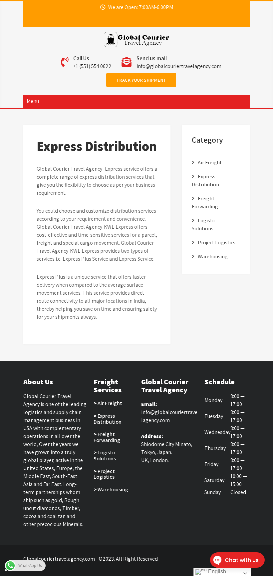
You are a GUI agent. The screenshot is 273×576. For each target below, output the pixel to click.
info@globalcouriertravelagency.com (178, 66)
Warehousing (213, 256)
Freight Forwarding (107, 437)
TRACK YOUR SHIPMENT (141, 80)
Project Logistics (216, 242)
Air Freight (210, 162)
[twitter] (133, 20)
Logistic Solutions (105, 455)
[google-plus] (145, 20)
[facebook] (122, 20)
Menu (33, 101)
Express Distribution (108, 418)
